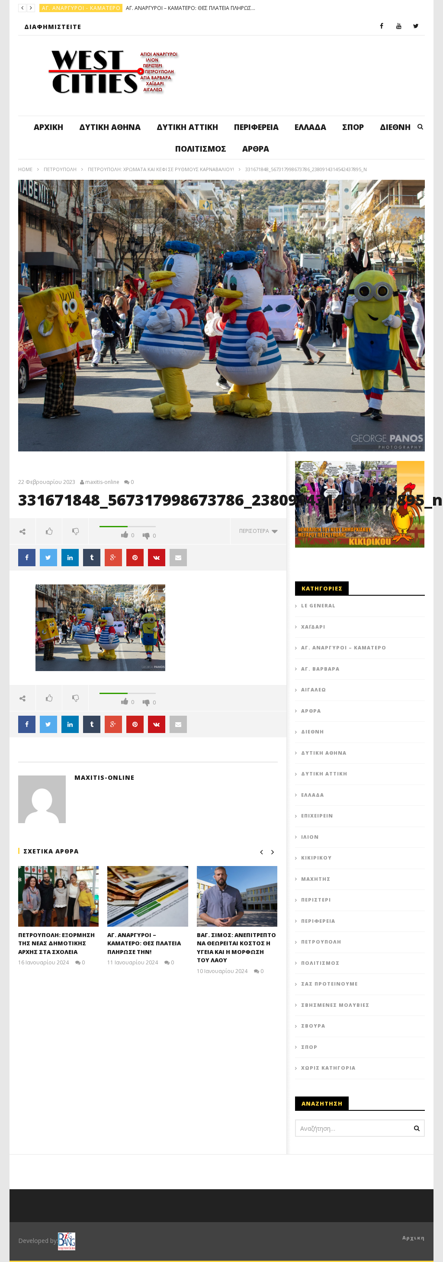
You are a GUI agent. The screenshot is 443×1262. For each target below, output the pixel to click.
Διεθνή (395, 127)
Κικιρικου (316, 857)
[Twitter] (416, 26)
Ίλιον (310, 837)
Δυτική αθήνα (110, 127)
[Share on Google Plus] (113, 557)
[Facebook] (381, 26)
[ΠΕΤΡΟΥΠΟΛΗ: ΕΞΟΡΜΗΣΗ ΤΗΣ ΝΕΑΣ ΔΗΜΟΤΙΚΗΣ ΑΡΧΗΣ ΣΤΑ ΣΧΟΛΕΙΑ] (58, 896)
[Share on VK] (156, 557)
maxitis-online (102, 482)
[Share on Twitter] (48, 557)
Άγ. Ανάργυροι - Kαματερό (81, 8)
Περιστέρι (316, 899)
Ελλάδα (310, 127)
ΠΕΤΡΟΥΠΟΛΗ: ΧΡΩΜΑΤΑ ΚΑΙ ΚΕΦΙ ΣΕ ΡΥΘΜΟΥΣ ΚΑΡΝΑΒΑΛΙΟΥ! (161, 169)
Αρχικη (413, 1237)
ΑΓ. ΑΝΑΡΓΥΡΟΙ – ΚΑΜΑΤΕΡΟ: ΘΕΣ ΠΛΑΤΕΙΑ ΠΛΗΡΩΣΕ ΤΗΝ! (191, 8)
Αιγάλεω (313, 689)
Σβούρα (313, 1025)
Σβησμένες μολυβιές (335, 1005)
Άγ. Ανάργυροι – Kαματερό (343, 647)
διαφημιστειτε (52, 27)
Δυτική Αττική (187, 127)
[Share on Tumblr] (91, 557)
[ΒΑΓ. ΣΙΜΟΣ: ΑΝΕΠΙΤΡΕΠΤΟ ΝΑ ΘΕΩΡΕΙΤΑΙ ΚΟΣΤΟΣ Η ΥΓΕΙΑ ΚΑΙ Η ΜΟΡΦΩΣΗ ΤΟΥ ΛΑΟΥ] (237, 896)
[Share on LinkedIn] (70, 557)
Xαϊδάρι (313, 626)
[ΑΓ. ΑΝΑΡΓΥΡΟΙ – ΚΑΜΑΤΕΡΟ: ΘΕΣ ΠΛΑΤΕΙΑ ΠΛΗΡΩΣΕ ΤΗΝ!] (147, 896)
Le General (318, 605)
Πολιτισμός (200, 148)
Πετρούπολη (60, 169)
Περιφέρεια (256, 127)
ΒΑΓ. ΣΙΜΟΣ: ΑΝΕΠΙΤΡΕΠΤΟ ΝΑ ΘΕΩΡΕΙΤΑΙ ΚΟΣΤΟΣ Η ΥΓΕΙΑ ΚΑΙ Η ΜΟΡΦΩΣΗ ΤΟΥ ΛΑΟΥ (236, 947)
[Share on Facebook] (26, 557)
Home (25, 169)
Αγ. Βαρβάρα (320, 668)
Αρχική (48, 127)
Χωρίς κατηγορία (328, 1067)
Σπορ (353, 127)
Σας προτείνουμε (329, 983)
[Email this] (178, 724)
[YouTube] (399, 26)
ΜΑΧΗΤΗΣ (316, 879)
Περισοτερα (255, 531)
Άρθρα (255, 148)
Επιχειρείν (317, 815)
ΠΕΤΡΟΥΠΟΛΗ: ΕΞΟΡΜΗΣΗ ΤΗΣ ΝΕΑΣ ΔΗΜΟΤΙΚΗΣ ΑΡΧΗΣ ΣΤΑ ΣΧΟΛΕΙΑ (56, 943)
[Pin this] (135, 557)
